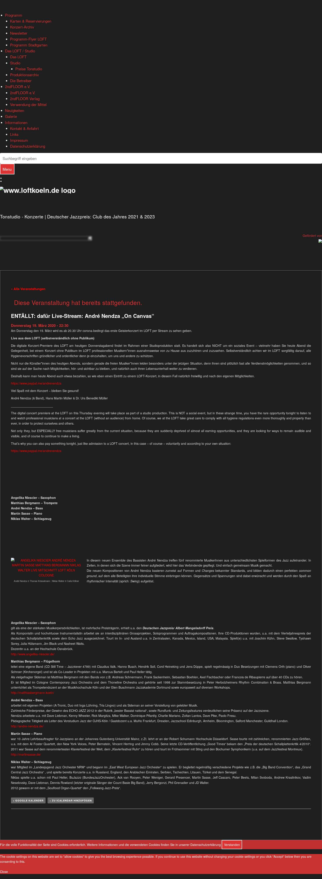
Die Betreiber (21, 80)
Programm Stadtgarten (28, 45)
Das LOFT (18, 56)
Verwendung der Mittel (28, 104)
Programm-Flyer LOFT (28, 39)
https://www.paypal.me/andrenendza (36, 383)
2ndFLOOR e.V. (17, 86)
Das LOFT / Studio (20, 50)
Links (14, 134)
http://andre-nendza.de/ (27, 726)
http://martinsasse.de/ (26, 754)
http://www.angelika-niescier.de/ (33, 654)
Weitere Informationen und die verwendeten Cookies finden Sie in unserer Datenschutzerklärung (154, 844)
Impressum (19, 140)
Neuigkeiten (14, 110)
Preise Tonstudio (28, 68)
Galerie (11, 116)
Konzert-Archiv (22, 27)
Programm (13, 15)
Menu (7, 169)
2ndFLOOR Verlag (25, 98)
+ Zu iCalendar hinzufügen (71, 800)
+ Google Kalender (28, 800)
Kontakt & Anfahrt (24, 128)
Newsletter (18, 33)
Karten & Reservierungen (30, 21)
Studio (15, 63)
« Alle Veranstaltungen (28, 288)
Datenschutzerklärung (27, 146)
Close (4, 871)
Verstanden (232, 844)
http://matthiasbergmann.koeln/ (32, 692)
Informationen (16, 122)
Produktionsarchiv (24, 74)
